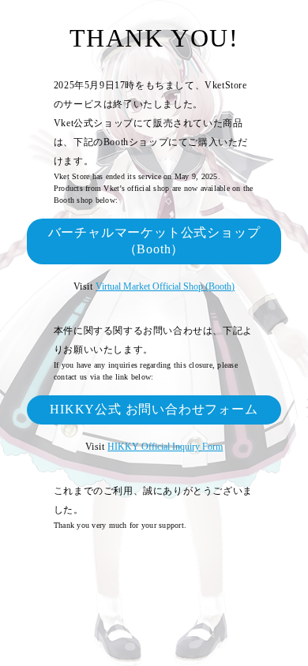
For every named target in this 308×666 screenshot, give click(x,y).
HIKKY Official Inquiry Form (165, 446)
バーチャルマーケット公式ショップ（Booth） (154, 241)
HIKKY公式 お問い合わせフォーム (153, 409)
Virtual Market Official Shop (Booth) (165, 286)
